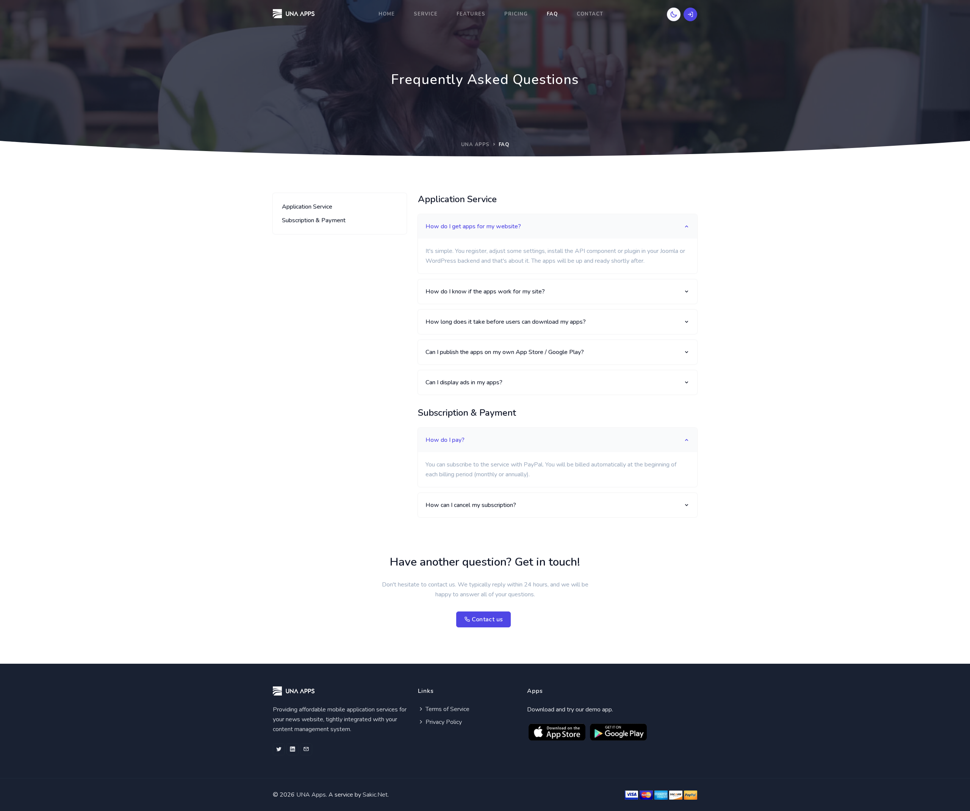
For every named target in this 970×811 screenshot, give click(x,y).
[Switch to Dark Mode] (674, 14)
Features (471, 14)
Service (426, 14)
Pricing (516, 14)
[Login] (690, 14)
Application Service (307, 207)
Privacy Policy (443, 722)
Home (387, 14)
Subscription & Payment (314, 220)
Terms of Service (446, 709)
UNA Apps (475, 144)
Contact (590, 14)
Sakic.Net (375, 795)
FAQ (552, 14)
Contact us (486, 619)
